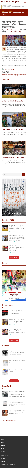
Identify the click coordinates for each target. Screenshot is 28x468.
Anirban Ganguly (10, 30)
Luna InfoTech (12, 464)
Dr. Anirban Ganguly (10, 1)
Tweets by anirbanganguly (8, 420)
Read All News (14, 380)
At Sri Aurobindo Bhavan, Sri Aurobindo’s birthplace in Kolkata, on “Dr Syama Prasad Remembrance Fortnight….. (14, 101)
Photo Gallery (10, 11)
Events (10, 32)
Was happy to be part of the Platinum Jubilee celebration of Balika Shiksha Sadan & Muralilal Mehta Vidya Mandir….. (14, 129)
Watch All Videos (14, 340)
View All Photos (14, 257)
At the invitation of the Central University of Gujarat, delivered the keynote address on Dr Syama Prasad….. (14, 158)
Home (3, 11)
